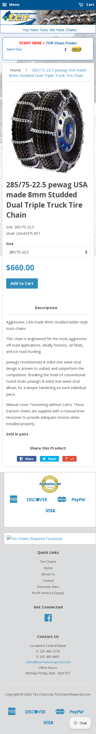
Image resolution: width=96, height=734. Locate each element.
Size (10, 243)
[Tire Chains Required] (34, 538)
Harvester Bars (48, 587)
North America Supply (48, 593)
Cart (89, 4)
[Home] (48, 23)
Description (46, 307)
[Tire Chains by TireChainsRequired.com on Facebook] (48, 619)
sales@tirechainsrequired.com (48, 662)
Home (15, 70)
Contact (48, 580)
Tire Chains (48, 561)
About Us (48, 574)
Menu (13, 4)
